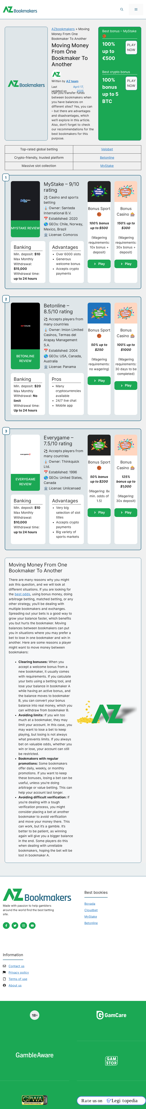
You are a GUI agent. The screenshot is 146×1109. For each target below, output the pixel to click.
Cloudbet (91, 910)
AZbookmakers (63, 29)
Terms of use (18, 979)
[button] (122, 9)
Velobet (107, 149)
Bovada (89, 904)
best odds (22, 594)
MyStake (107, 166)
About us (15, 985)
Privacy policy (19, 972)
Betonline (107, 157)
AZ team (72, 81)
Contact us (16, 966)
